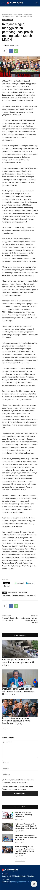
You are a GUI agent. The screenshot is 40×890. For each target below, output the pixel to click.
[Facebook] (11, 51)
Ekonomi (9, 14)
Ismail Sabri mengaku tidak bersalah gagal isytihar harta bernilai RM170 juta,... (16, 721)
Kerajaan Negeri (12, 592)
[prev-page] (3, 728)
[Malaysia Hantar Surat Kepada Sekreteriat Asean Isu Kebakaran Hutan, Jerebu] (20, 678)
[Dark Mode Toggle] (34, 884)
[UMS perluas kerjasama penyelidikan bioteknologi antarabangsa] (7, 815)
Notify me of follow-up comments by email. (18, 787)
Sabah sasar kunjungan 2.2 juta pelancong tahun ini (29, 620)
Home (4, 14)
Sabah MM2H (31, 595)
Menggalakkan (23, 592)
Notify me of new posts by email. (15, 789)
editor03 (6, 45)
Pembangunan (7, 595)
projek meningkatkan (19, 595)
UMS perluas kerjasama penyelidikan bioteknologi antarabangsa (23, 815)
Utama (10, 19)
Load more (19, 860)
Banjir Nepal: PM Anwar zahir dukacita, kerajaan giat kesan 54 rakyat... (18, 662)
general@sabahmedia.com (21, 882)
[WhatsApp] (16, 51)
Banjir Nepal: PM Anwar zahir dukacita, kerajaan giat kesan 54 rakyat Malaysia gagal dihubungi (26, 826)
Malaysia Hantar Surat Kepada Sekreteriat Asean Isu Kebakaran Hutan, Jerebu (18, 692)
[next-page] (7, 728)
